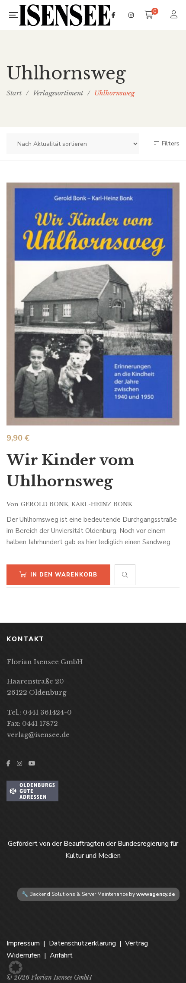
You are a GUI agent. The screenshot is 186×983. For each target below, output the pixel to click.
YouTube (32, 763)
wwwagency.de (155, 894)
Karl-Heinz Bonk (101, 504)
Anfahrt (61, 955)
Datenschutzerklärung (82, 943)
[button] (15, 967)
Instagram (131, 15)
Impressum (23, 943)
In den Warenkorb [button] (63, 575)
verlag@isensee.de (38, 735)
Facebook (113, 15)
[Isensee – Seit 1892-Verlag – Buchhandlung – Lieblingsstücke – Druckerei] (65, 15)
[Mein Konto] (175, 15)
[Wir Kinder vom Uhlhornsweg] (93, 304)
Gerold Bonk (44, 504)
